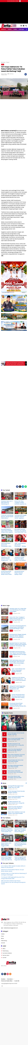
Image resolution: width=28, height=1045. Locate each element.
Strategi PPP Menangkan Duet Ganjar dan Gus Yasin (15, 786)
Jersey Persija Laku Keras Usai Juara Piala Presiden (15, 760)
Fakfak (3, 512)
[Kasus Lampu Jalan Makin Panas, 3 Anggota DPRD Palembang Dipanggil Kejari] (7, 838)
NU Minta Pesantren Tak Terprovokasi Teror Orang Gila (16, 744)
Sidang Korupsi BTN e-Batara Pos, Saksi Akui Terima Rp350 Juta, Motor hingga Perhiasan (7, 830)
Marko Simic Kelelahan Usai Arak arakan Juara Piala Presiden (16, 755)
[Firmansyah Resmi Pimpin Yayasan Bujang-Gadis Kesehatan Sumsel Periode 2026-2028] (21, 566)
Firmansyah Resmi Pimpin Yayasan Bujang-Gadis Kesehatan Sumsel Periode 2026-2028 (20, 573)
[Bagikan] (25, 74)
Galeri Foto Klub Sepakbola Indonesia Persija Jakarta (15, 750)
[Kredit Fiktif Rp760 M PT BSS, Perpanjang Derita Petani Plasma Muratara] (21, 838)
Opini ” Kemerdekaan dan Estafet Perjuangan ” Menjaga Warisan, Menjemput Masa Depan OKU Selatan (20, 545)
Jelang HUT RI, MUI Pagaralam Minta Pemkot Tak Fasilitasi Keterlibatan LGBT (20, 559)
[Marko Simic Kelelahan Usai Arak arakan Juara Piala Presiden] (4, 813)
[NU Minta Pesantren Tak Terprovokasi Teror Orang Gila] (4, 803)
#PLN (4, 948)
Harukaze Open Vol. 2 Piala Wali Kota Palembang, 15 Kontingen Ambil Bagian (6, 503)
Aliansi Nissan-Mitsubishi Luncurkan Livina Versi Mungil (15, 771)
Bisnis (2, 938)
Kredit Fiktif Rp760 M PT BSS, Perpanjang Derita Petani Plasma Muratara (21, 844)
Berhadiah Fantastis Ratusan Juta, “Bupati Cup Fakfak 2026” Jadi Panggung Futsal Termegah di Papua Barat (20, 531)
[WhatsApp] (25, 486)
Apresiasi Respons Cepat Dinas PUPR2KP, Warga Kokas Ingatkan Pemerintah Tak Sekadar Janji (7, 531)
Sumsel (3, 943)
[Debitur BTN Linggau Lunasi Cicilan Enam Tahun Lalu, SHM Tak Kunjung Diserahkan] (7, 852)
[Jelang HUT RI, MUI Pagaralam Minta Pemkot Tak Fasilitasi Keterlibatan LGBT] (21, 552)
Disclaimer (10, 979)
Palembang (4, 940)
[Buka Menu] (23, 26)
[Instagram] (7, 974)
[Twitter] (20, 486)
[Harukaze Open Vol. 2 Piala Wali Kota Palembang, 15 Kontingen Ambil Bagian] (7, 496)
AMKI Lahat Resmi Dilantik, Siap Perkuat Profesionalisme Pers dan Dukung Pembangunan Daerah (13, 882)
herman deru (6, 955)
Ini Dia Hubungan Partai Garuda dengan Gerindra (16, 733)
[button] (21, 26)
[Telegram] (23, 486)
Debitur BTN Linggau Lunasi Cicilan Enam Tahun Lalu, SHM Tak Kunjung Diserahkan (6, 858)
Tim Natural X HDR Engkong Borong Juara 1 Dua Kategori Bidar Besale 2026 (12, 877)
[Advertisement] (14, 46)
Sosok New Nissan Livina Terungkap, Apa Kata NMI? (15, 777)
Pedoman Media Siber (6, 981)
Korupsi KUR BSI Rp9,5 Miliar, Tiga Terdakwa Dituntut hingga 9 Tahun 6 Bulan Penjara (20, 830)
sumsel (4, 957)
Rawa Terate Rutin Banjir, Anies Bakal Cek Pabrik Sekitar (16, 739)
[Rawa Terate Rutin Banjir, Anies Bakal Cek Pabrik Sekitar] (4, 797)
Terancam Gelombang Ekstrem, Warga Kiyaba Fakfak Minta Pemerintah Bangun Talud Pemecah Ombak (7, 517)
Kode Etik (17, 981)
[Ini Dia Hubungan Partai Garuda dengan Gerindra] (4, 792)
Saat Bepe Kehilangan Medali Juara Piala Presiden (15, 766)
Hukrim (3, 825)
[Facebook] (17, 486)
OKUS (17, 540)
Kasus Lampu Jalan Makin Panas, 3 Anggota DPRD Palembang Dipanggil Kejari (6, 844)
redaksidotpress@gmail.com (11, 928)
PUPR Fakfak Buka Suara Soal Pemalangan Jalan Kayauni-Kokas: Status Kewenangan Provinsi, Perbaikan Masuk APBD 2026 (7, 545)
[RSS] (10, 974)
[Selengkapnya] (26, 783)
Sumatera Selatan (7, 953)
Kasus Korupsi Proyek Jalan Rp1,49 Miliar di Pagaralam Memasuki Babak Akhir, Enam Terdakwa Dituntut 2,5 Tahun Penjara (20, 858)
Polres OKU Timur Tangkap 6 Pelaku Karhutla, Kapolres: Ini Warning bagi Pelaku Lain (20, 503)
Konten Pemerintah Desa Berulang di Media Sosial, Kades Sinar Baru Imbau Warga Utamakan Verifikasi (6, 573)
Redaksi (3, 979)
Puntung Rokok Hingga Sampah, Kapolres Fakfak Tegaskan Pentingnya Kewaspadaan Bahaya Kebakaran (21, 517)
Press (3, 64)
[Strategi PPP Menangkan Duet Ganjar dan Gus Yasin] (4, 787)
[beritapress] (8, 25)
